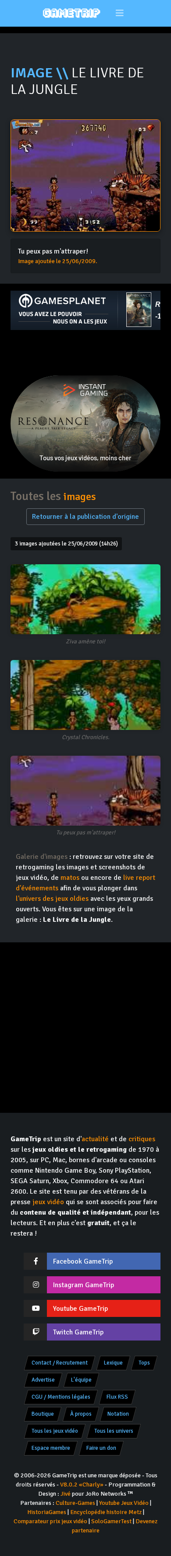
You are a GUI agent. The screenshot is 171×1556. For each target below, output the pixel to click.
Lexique (113, 1362)
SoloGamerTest (111, 1521)
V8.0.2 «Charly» (81, 1484)
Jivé (66, 1493)
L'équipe (81, 1379)
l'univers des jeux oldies (52, 898)
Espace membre (51, 1448)
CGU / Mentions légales (61, 1396)
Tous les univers (113, 1430)
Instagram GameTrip (83, 1285)
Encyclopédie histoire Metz (106, 1512)
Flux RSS (117, 1396)
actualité (95, 1139)
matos (70, 877)
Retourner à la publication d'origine (85, 516)
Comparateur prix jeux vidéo (50, 1521)
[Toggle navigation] (120, 13)
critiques (141, 1139)
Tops (144, 1362)
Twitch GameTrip (78, 1332)
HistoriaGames (46, 1512)
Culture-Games (75, 1503)
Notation (118, 1413)
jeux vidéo (48, 1202)
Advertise (43, 1379)
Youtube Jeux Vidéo (124, 1503)
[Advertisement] (85, 352)
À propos (81, 1413)
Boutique (43, 1413)
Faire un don (101, 1448)
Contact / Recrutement (60, 1362)
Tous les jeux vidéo (55, 1430)
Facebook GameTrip (83, 1261)
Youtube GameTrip (80, 1308)
